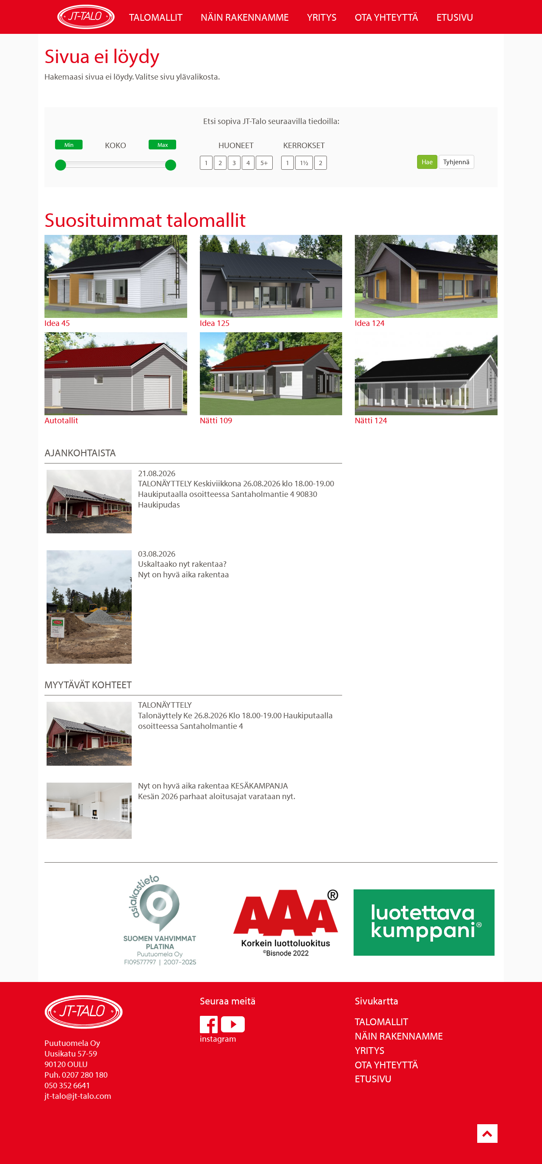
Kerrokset (304, 145)
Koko (115, 145)
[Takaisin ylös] (487, 1133)
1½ (304, 162)
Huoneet (236, 145)
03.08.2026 (156, 553)
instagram (218, 1038)
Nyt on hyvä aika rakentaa (183, 574)
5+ (264, 162)
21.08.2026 (156, 473)
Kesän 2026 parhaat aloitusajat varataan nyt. (216, 796)
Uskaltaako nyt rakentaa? (182, 563)
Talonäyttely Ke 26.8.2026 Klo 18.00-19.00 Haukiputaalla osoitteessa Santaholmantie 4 (235, 720)
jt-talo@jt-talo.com (77, 1095)
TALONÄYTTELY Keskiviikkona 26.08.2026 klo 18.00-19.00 (236, 483)
